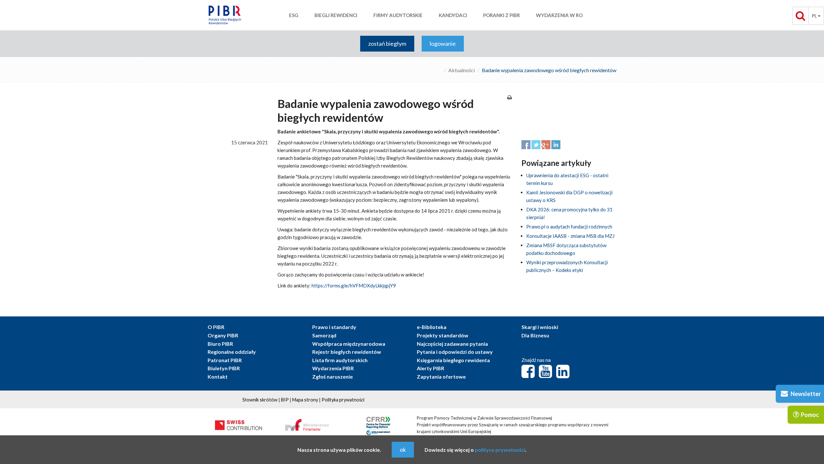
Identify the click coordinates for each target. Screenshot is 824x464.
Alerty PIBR (430, 368)
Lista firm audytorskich (340, 360)
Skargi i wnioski (539, 327)
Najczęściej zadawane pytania (452, 344)
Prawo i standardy (334, 327)
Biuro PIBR (220, 344)
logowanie (443, 43)
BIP (285, 399)
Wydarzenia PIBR (333, 368)
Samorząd (324, 335)
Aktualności (461, 70)
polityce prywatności (500, 450)
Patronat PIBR (225, 360)
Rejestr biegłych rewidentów (346, 352)
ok (403, 449)
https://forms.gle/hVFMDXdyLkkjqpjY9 (354, 285)
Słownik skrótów (259, 399)
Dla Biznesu (535, 335)
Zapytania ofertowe (441, 376)
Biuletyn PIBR (224, 368)
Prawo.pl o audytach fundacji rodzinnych (569, 226)
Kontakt (218, 376)
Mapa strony (305, 399)
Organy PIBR (223, 335)
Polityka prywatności (343, 399)
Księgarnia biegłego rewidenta (453, 360)
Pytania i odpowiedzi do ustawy (455, 352)
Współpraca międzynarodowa (348, 344)
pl (815, 15)
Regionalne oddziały (232, 352)
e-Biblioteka (431, 327)
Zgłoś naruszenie (332, 376)
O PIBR (216, 327)
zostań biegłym (387, 43)
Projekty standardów (442, 335)
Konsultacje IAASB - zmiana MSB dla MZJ (570, 236)
